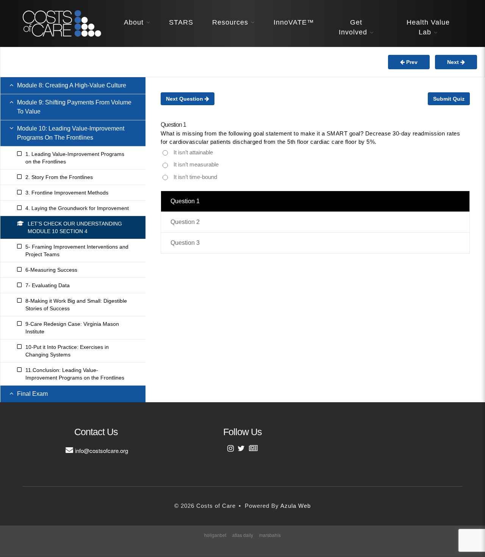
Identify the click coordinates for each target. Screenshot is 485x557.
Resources (230, 22)
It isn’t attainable (193, 152)
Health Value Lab (428, 27)
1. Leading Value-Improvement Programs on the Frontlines (74, 158)
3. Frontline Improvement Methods (66, 193)
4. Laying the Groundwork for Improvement (77, 208)
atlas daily (242, 535)
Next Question (185, 99)
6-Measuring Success (51, 270)
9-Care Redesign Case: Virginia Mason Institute (72, 328)
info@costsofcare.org (101, 450)
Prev (411, 62)
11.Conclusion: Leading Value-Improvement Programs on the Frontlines (74, 374)
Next (453, 62)
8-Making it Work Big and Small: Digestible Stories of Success (76, 304)
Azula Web (295, 506)
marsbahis (270, 535)
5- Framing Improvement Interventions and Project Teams (76, 250)
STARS (181, 22)
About (134, 22)
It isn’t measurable (196, 164)
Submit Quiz (449, 99)
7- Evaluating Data (47, 285)
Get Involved (353, 27)
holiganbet (215, 535)
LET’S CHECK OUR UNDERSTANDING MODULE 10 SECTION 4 (75, 227)
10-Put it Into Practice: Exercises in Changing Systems (67, 351)
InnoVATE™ (294, 22)
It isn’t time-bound (195, 177)
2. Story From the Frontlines (59, 177)
